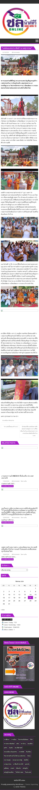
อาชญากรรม (7, 764)
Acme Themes (21, 787)
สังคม (29, 756)
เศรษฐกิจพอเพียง (9, 772)
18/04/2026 (5, 517)
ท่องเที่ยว (30, 744)
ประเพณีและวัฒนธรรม (8, 420)
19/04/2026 (5, 481)
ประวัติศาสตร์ (18, 748)
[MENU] (37, 40)
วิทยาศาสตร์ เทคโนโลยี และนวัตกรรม (14, 756)
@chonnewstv (16, 52)
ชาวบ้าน (23, 744)
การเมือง (13, 739)
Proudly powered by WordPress (12, 784)
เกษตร (12, 768)
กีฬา (31, 739)
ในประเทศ (28, 772)
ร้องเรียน (28, 752)
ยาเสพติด (21, 752)
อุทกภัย (27, 764)
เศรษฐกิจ (25, 768)
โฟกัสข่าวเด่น (19, 772)
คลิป (17, 744)
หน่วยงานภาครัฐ (17, 760)
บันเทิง (11, 748)
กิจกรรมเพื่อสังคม (23, 739)
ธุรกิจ (5, 748)
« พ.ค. (3, 610)
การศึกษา (6, 739)
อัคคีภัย (26, 760)
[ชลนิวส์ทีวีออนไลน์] (3, 40)
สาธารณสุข (7, 760)
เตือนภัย (18, 768)
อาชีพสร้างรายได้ (18, 764)
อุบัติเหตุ (6, 768)
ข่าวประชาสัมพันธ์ (9, 744)
